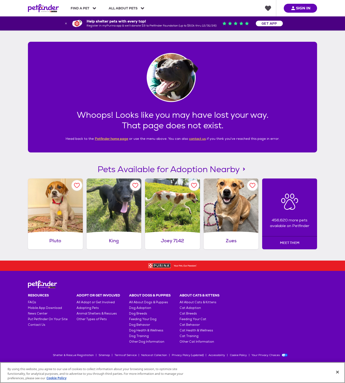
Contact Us (36, 325)
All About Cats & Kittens (198, 302)
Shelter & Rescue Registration (73, 355)
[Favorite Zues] (252, 185)
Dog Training (139, 336)
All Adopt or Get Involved (96, 302)
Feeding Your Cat (193, 319)
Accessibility (216, 355)
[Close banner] (66, 23)
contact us (197, 139)
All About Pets (123, 8)
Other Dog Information (146, 342)
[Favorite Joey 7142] (194, 185)
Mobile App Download (45, 308)
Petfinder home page (111, 139)
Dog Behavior (139, 325)
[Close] (337, 372)
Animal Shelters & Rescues (97, 313)
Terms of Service (126, 355)
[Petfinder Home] (43, 8)
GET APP (269, 23)
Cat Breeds (188, 313)
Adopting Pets (88, 308)
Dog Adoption (140, 308)
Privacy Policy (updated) (188, 355)
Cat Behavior (190, 325)
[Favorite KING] (135, 185)
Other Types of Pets (92, 319)
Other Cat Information (197, 342)
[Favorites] (268, 8)
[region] (172, 372)
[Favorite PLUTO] (77, 185)
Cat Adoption (190, 308)
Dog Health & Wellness (146, 330)
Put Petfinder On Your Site (48, 319)
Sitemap (104, 355)
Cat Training (189, 336)
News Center (37, 313)
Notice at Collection (154, 355)
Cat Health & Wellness (196, 330)
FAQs (32, 302)
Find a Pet (80, 8)
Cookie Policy (238, 355)
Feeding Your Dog (143, 319)
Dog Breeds (138, 313)
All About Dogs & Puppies (148, 302)
